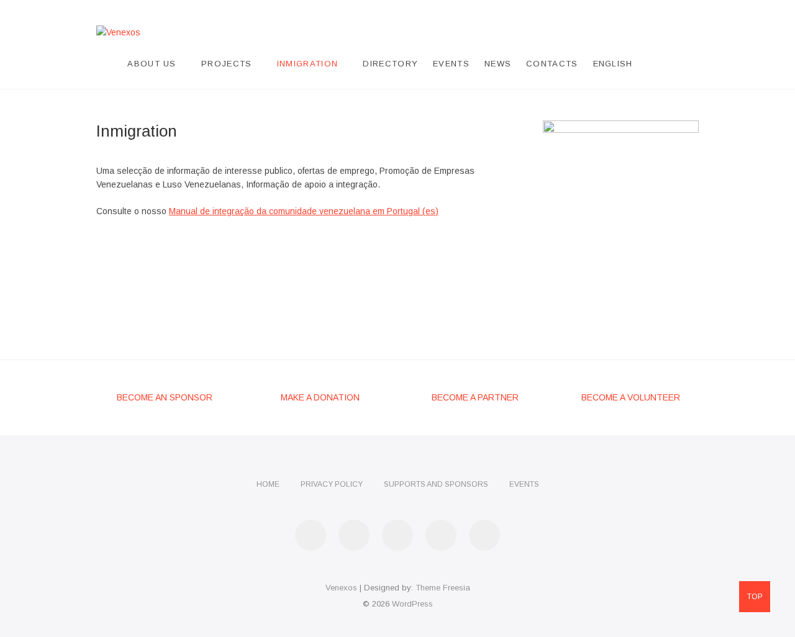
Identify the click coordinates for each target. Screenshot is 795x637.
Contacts (552, 63)
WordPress (412, 603)
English (613, 63)
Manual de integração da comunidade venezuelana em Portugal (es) (303, 211)
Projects (226, 63)
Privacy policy (332, 484)
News (497, 63)
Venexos (341, 587)
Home (268, 484)
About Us (151, 63)
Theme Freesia (443, 587)
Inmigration (307, 63)
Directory (390, 63)
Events (451, 63)
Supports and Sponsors (436, 484)
